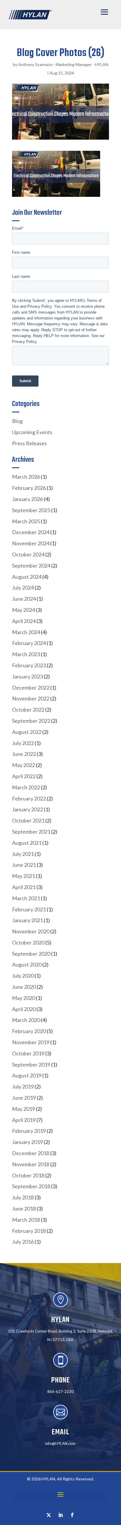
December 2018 (30, 1153)
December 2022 (30, 687)
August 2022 (26, 732)
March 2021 (26, 898)
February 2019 (29, 1131)
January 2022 (27, 809)
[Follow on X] (48, 1515)
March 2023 (26, 654)
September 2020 (31, 953)
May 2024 (23, 610)
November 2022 (30, 698)
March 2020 (26, 1020)
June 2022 (24, 754)
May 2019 (23, 1109)
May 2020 (23, 998)
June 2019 (24, 1097)
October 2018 (28, 1175)
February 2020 (29, 1031)
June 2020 (24, 987)
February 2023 (29, 665)
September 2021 (31, 831)
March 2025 (26, 521)
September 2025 (31, 510)
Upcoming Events (32, 432)
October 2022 (28, 709)
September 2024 (31, 565)
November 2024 (30, 543)
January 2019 (27, 1142)
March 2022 (26, 787)
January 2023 (27, 676)
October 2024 (28, 554)
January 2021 (27, 920)
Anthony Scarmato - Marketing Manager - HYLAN (63, 64)
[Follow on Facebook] (72, 1515)
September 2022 (31, 720)
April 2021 (24, 887)
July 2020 (23, 975)
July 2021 (23, 854)
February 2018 (29, 1231)
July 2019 (23, 1086)
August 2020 (26, 964)
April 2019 (24, 1120)
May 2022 (23, 765)
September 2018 (31, 1186)
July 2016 (23, 1241)
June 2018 (24, 1208)
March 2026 (26, 476)
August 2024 (26, 576)
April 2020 (24, 1009)
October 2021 (28, 820)
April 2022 (24, 776)
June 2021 (24, 864)
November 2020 (30, 931)
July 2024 (23, 587)
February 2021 (29, 909)
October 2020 (28, 942)
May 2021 (23, 876)
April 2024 (24, 621)
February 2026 (29, 488)
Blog (17, 421)
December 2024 (30, 532)
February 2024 (29, 643)
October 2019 (28, 1053)
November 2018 (30, 1164)
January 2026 (27, 499)
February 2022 (29, 798)
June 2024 (24, 598)
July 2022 (23, 743)
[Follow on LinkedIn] (60, 1515)
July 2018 (23, 1197)
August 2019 (26, 1075)
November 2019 (30, 1042)
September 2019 (31, 1064)
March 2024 (26, 632)
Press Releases (29, 443)
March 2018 (26, 1219)
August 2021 (26, 842)
